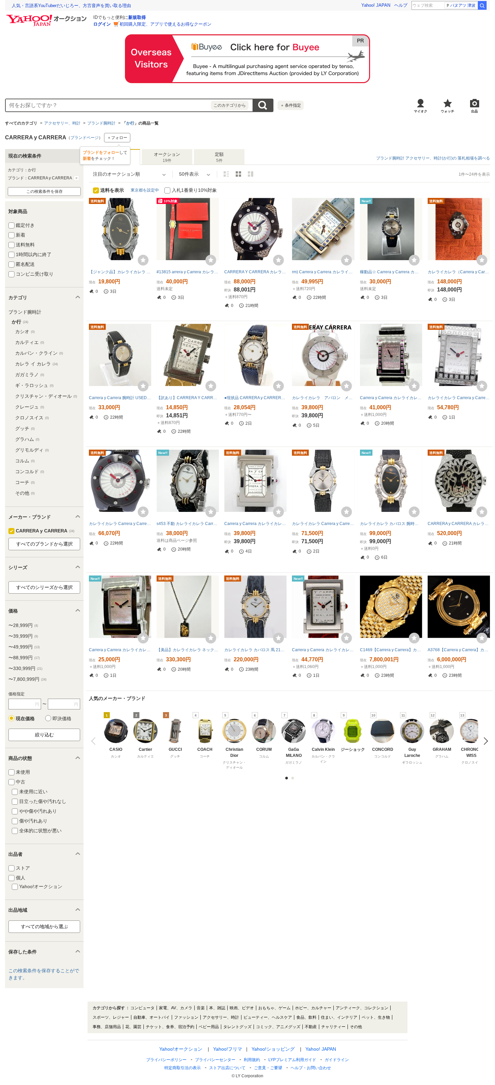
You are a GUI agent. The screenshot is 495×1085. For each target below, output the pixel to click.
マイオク (420, 111)
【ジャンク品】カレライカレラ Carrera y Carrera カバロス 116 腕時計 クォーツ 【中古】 (120, 272)
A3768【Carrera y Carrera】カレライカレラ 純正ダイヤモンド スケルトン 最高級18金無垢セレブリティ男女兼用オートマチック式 (459, 650)
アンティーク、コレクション (362, 1008)
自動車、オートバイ (151, 1017)
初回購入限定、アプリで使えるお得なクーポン (165, 24)
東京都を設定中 (145, 190)
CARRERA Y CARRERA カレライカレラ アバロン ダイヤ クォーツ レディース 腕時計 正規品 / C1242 (255, 272)
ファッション (186, 1017)
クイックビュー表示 (250, 174)
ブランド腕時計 (101, 123)
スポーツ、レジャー (111, 1017)
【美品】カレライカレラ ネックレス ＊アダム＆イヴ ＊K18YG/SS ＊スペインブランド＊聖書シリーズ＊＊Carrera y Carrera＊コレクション (188, 650)
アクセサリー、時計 (62, 123)
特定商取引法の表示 (182, 1067)
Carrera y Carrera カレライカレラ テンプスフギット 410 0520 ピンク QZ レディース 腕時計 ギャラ (120, 650)
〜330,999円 (25, 668)
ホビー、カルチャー (313, 1008)
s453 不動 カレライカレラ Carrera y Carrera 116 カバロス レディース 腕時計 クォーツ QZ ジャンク (188, 523)
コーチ (25, 482)
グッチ (25, 428)
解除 (76, 178)
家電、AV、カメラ (175, 1008)
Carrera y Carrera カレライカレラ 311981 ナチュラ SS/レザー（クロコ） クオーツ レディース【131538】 (323, 650)
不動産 (311, 1026)
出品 (474, 111)
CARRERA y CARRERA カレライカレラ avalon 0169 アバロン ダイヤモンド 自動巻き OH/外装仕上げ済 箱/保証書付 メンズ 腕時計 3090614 (459, 523)
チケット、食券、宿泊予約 (170, 1026)
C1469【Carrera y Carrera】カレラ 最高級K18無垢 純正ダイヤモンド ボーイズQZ (391, 650)
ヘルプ (400, 5)
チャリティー (333, 1026)
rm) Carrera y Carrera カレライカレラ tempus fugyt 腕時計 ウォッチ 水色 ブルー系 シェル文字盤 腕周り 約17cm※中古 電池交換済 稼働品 (323, 272)
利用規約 (252, 1059)
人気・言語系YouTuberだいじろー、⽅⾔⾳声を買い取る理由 (71, 5)
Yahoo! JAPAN (375, 5)
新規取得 (137, 17)
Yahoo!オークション (180, 1049)
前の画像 (95, 741)
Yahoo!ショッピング (273, 1049)
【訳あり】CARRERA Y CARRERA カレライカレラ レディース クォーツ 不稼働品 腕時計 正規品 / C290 (188, 397)
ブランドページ (84, 137)
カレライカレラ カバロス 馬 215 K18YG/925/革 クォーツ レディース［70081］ (255, 650)
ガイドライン (337, 1059)
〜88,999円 (24, 657)
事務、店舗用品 (107, 1026)
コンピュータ (142, 1008)
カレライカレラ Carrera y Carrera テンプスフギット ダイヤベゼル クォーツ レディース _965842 (459, 397)
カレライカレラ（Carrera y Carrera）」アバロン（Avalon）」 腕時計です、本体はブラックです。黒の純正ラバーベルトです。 (459, 272)
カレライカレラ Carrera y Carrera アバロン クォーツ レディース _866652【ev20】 (120, 523)
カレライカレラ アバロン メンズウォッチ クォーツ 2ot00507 (323, 397)
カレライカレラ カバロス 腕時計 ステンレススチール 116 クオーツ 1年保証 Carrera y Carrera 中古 (391, 523)
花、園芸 (133, 1026)
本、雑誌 (217, 1008)
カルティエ (29, 342)
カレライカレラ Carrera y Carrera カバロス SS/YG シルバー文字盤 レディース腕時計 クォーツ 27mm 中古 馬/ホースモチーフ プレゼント (323, 523)
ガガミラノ (29, 374)
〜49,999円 (24, 647)
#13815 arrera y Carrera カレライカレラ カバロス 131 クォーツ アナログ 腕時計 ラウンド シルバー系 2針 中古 (188, 272)
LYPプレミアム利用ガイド (292, 1059)
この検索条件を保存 (44, 191)
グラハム (27, 439)
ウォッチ (447, 111)
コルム (25, 460)
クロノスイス (32, 417)
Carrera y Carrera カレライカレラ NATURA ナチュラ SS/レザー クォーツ (255, 523)
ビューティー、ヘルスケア (267, 1017)
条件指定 (290, 105)
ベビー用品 (209, 1026)
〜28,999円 (23, 625)
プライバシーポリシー (166, 1059)
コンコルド (29, 471)
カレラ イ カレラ (36, 363)
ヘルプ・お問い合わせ (311, 1067)
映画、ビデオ (242, 1008)
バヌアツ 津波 (462, 5)
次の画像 (484, 741)
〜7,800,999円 (27, 679)
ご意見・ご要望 (268, 1067)
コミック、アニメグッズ (278, 1026)
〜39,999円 (23, 636)
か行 (130, 123)
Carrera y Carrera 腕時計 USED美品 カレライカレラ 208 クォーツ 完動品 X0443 (120, 397)
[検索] (482, 5)
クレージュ (29, 407)
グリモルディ (32, 450)
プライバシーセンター (215, 1059)
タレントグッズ (237, 1026)
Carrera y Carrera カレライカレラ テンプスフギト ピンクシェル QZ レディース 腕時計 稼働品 (391, 397)
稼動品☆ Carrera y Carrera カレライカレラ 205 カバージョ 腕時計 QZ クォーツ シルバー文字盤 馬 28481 (391, 272)
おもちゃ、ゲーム (274, 1008)
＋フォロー (117, 137)
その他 (25, 493)
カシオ (25, 331)
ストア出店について (227, 1067)
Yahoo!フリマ (227, 1049)
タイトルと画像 (226, 174)
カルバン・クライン (39, 353)
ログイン (102, 24)
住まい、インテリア (339, 1017)
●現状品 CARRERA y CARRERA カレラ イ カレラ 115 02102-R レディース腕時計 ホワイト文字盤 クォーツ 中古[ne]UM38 (255, 397)
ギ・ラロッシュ (34, 385)
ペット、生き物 (376, 1017)
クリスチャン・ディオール (46, 396)
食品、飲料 (306, 1017)
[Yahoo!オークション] (47, 16)
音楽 (201, 1008)
